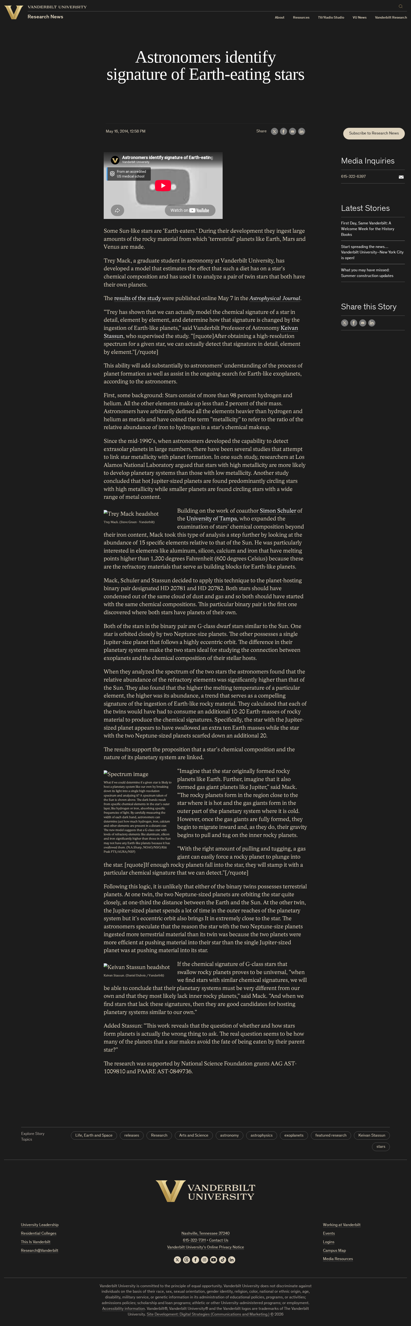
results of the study (137, 298)
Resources (301, 18)
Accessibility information (123, 1309)
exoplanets (293, 1136)
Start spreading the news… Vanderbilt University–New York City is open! (372, 253)
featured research (331, 1136)
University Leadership (40, 1225)
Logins (328, 1242)
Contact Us (218, 1241)
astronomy (229, 1136)
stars (381, 1147)
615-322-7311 (194, 1241)
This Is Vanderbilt (35, 1242)
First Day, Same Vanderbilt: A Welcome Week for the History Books (367, 229)
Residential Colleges (38, 1234)
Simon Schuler (278, 510)
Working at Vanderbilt (342, 1225)
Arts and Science (193, 1136)
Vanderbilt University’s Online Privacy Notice (205, 1248)
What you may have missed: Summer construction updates (367, 273)
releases (131, 1136)
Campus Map (334, 1251)
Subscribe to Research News (374, 134)
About (279, 18)
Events (329, 1234)
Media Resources (338, 1259)
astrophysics (262, 1136)
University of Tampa (211, 518)
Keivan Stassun (371, 1136)
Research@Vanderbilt (39, 1251)
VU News (360, 18)
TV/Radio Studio (331, 18)
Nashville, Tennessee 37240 (205, 1234)
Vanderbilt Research (391, 18)
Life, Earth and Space (94, 1136)
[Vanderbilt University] (205, 1191)
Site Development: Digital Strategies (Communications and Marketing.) (208, 1315)
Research (159, 1136)
